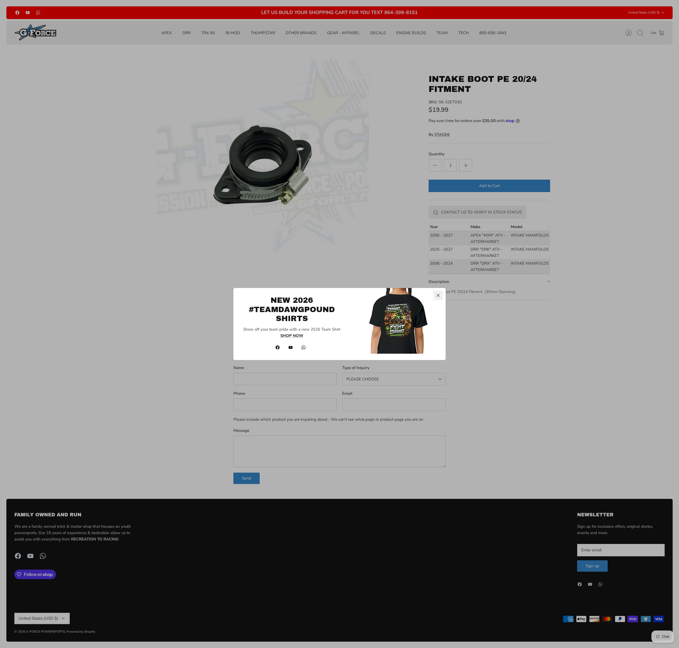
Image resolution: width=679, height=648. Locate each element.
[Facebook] (277, 347)
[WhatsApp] (303, 347)
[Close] (438, 295)
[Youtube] (290, 347)
